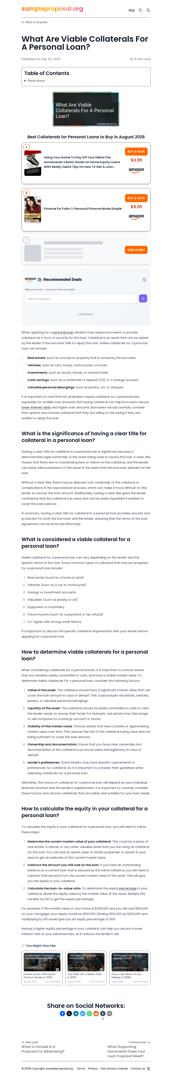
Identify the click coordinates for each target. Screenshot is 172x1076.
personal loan (63, 332)
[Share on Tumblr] (102, 1013)
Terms (81, 1068)
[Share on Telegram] (82, 1013)
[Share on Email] (109, 1013)
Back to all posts (36, 22)
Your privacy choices (114, 1068)
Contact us (138, 1068)
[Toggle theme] (144, 279)
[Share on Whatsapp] (89, 1013)
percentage (128, 888)
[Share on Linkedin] (76, 1013)
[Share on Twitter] (69, 1013)
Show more (36, 81)
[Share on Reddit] (96, 1013)
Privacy (93, 1068)
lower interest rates (36, 407)
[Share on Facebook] (62, 1013)
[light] (148, 10)
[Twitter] (148, 1069)
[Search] (140, 10)
